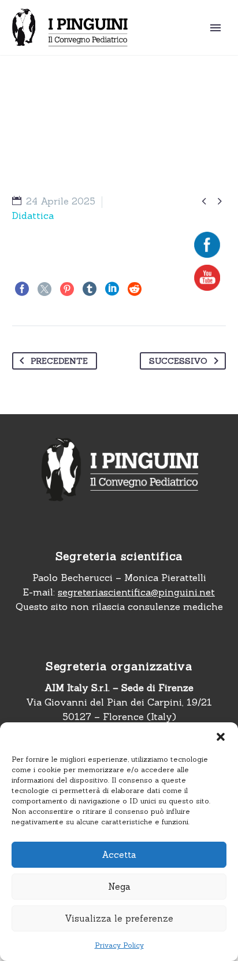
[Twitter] (44, 289)
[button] (220, 737)
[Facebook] (22, 289)
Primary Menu (215, 27)
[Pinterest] (67, 289)
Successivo (178, 361)
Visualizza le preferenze (119, 918)
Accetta (119, 854)
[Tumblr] (89, 289)
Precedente (59, 361)
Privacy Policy (119, 945)
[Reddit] (135, 289)
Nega (119, 886)
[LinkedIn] (112, 289)
